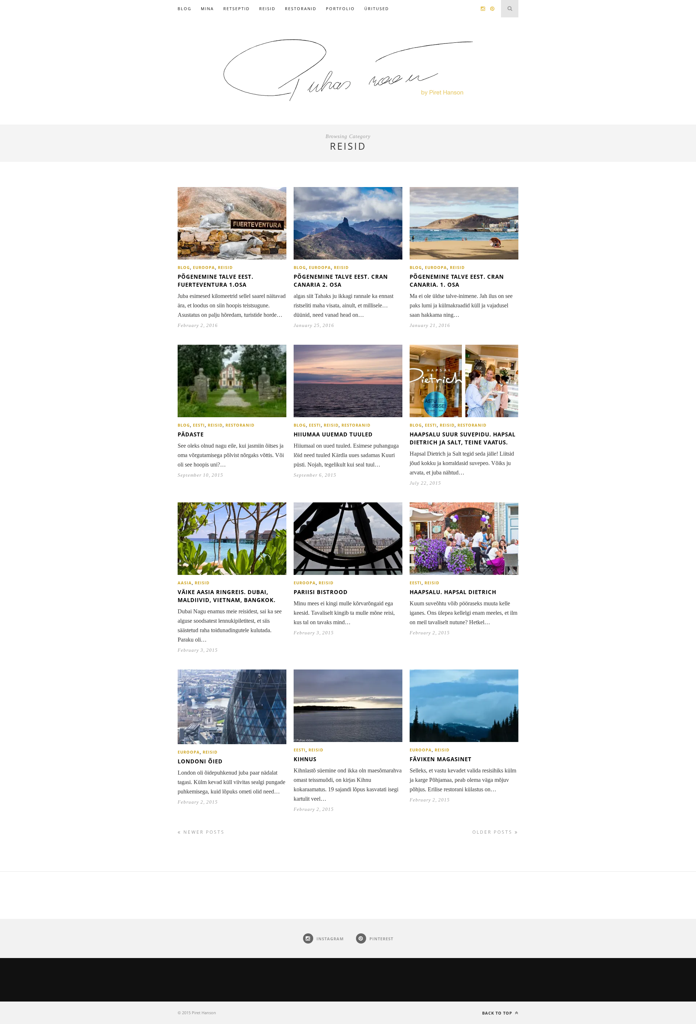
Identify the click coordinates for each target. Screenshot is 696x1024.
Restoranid (300, 8)
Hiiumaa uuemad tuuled (333, 434)
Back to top (498, 1013)
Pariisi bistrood (321, 592)
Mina (207, 8)
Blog (184, 8)
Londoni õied (200, 761)
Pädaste (191, 434)
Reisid (267, 8)
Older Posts (493, 832)
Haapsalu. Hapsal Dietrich (453, 592)
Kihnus (305, 759)
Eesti (199, 425)
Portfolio (340, 8)
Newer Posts (203, 832)
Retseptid (236, 8)
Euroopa (204, 267)
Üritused (376, 8)
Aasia (185, 582)
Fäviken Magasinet (441, 759)
